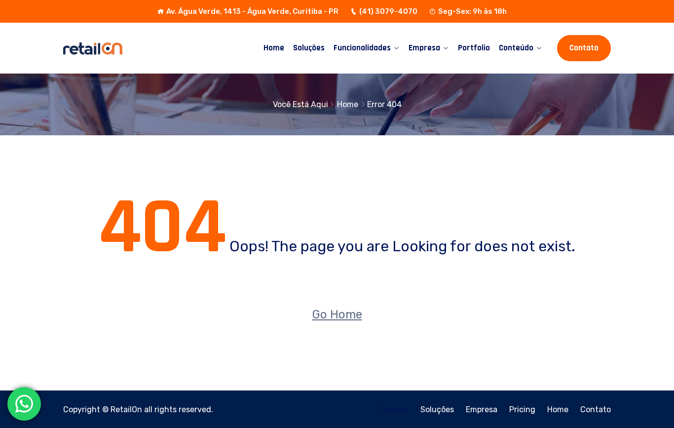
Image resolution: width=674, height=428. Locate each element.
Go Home (337, 314)
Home (273, 47)
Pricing (522, 409)
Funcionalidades (362, 47)
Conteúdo (516, 47)
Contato (584, 47)
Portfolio (474, 47)
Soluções (309, 47)
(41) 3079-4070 (388, 11)
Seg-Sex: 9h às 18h (472, 11)
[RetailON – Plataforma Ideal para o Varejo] (126, 48)
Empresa (424, 47)
